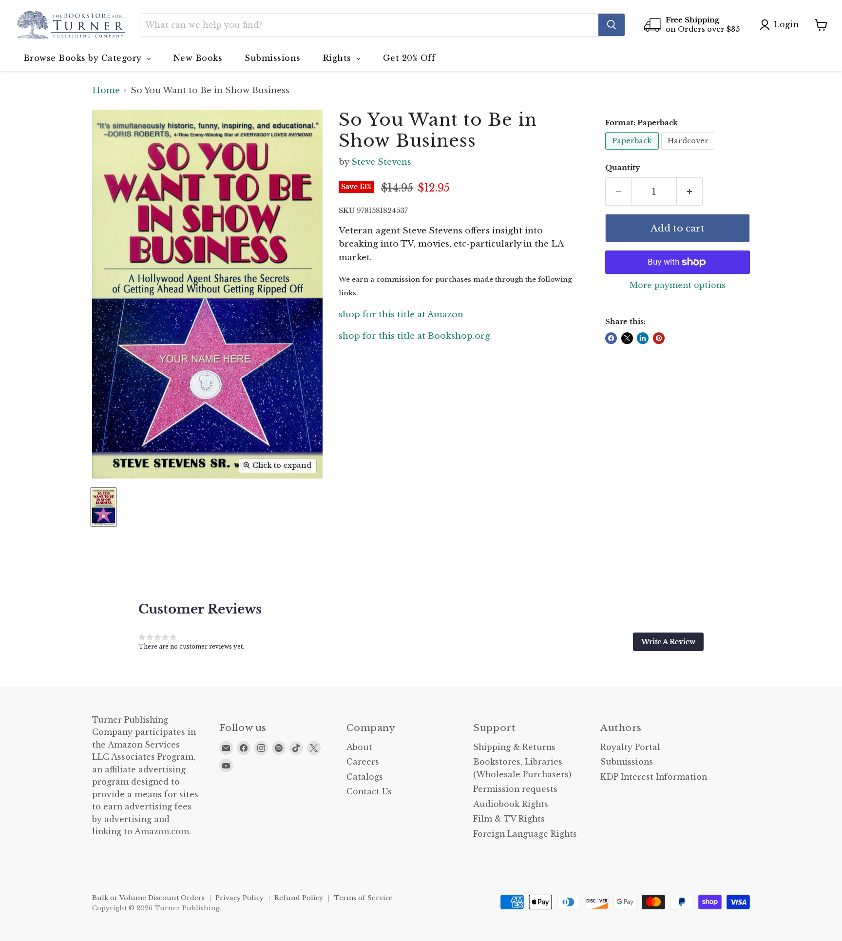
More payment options (678, 285)
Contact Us (369, 791)
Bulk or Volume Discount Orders (148, 898)
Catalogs (364, 777)
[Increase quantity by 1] (690, 191)
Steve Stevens (381, 162)
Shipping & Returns (514, 747)
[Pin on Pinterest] (659, 338)
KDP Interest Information (653, 777)
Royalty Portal (630, 747)
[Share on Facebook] (611, 338)
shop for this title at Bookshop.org (414, 336)
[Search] (611, 25)
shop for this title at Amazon (401, 314)
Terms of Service (363, 898)
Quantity (622, 168)
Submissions (626, 762)
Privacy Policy (239, 898)
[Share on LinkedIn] (643, 338)
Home (106, 91)
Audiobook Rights (510, 804)
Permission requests (515, 789)
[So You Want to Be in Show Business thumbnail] (103, 507)
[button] (668, 642)
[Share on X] (627, 338)
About (359, 747)
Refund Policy (298, 898)
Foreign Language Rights (525, 834)
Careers (362, 762)
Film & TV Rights (509, 819)
